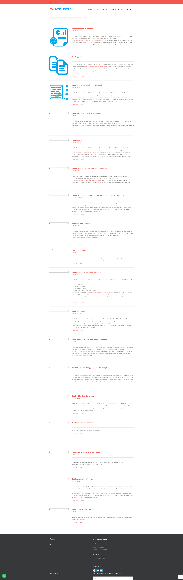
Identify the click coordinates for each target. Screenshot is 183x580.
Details (82, 48)
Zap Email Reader (79, 311)
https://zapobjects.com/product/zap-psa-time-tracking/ (85, 237)
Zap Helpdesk (77, 140)
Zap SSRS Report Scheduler (82, 28)
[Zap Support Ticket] (59, 256)
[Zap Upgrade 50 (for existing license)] (59, 461)
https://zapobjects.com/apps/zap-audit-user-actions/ (88, 491)
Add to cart (75, 130)
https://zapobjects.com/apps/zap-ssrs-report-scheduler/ (89, 40)
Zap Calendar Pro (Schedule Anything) (86, 272)
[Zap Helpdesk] (59, 149)
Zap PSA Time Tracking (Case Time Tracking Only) (91, 368)
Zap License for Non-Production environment (89, 339)
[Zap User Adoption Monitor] (59, 488)
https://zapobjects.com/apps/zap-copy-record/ (96, 66)
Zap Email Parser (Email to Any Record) (87, 85)
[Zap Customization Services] (59, 433)
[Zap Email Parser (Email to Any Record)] (59, 92)
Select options (75, 48)
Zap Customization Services (83, 423)
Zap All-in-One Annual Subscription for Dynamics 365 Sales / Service (98, 195)
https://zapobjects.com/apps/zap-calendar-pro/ (99, 292)
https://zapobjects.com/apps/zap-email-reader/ (99, 321)
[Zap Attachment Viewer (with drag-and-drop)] (59, 177)
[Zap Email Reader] (59, 320)
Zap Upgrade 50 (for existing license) (86, 452)
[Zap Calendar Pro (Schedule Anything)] (59, 281)
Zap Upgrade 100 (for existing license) (86, 113)
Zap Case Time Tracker (81, 223)
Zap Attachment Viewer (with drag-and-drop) (89, 168)
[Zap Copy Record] (59, 65)
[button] (4, 576)
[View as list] (85, 18)
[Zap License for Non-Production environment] (59, 348)
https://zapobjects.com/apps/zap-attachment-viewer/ (88, 180)
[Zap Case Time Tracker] (59, 232)
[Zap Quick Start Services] (59, 519)
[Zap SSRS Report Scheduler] (59, 37)
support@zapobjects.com (64, 2)
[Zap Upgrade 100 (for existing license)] (59, 122)
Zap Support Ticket (79, 250)
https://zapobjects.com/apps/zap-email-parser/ (104, 97)
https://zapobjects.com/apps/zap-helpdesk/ (86, 152)
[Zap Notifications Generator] (59, 405)
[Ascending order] (65, 18)
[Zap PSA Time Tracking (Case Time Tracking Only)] (59, 376)
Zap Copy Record (78, 57)
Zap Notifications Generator (83, 396)
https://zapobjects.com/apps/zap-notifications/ (89, 406)
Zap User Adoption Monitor (82, 479)
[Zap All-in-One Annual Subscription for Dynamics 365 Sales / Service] (59, 204)
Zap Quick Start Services (81, 509)
